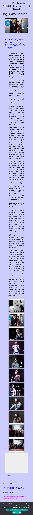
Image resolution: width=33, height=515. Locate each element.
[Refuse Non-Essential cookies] (31, 508)
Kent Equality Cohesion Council (18, 6)
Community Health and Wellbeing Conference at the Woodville (15, 43)
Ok (7, 510)
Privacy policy (17, 512)
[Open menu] (29, 6)
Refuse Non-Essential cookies (19, 510)
